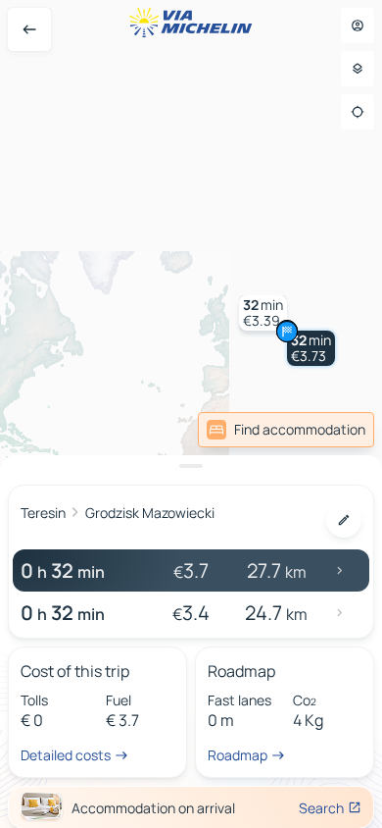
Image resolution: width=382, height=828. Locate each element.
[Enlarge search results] (191, 466)
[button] (311, 348)
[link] (286, 429)
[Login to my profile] (357, 25)
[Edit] (343, 520)
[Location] (357, 111)
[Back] (29, 29)
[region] (191, 414)
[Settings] (357, 68)
